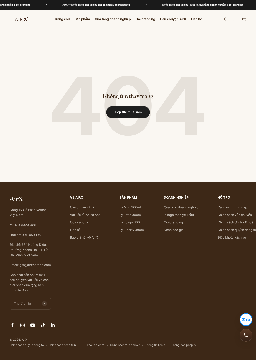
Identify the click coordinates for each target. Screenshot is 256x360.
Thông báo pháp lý (183, 345)
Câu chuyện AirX (173, 19)
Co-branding (145, 19)
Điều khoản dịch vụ (232, 237)
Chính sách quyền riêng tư (27, 345)
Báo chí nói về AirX (84, 237)
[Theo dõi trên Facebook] (12, 325)
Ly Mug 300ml (130, 207)
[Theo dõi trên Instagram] (22, 325)
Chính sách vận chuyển (235, 215)
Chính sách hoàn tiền (62, 345)
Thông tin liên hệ (156, 345)
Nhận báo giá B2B (177, 230)
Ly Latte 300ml (131, 215)
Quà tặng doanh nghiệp (113, 19)
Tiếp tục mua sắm (128, 112)
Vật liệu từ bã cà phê (85, 215)
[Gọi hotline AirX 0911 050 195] (246, 335)
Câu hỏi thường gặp (232, 207)
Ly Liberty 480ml (132, 230)
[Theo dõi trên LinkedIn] (53, 325)
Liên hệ (196, 19)
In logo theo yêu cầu (179, 215)
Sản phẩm (82, 19)
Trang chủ (62, 19)
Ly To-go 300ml (131, 222)
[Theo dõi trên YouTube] (32, 325)
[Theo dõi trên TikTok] (43, 325)
